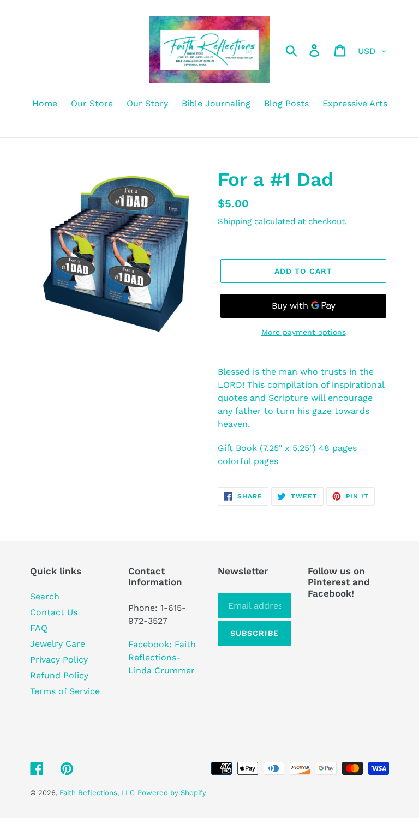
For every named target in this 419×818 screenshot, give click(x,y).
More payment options (303, 332)
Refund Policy (59, 675)
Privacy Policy (59, 659)
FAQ (38, 628)
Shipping (235, 221)
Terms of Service (65, 691)
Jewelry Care (57, 644)
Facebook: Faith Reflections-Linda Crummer (162, 657)
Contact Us (53, 612)
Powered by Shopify (171, 793)
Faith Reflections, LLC (97, 793)
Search (44, 596)
